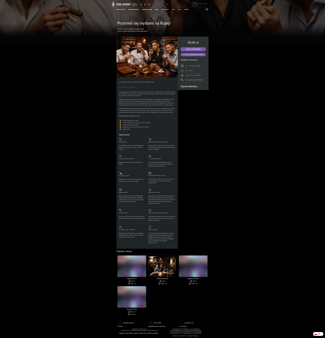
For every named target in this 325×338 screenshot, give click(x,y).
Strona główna (120, 9)
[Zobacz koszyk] (207, 9)
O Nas (173, 9)
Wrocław (141, 82)
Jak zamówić (165, 9)
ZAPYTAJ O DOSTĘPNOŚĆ (193, 49)
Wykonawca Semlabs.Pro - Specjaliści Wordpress (185, 336)
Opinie (156, 9)
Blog (179, 9)
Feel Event (123, 4)
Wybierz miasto (156, 4)
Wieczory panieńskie (152, 333)
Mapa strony (143, 333)
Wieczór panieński (147, 9)
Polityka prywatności (134, 333)
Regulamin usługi (123, 333)
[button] (121, 57)
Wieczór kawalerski (133, 9)
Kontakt (186, 9)
